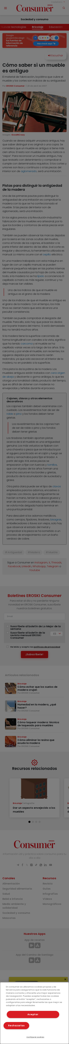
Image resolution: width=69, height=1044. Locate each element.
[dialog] (34, 1013)
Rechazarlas (16, 1025)
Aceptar (32, 1014)
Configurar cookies (35, 1037)
